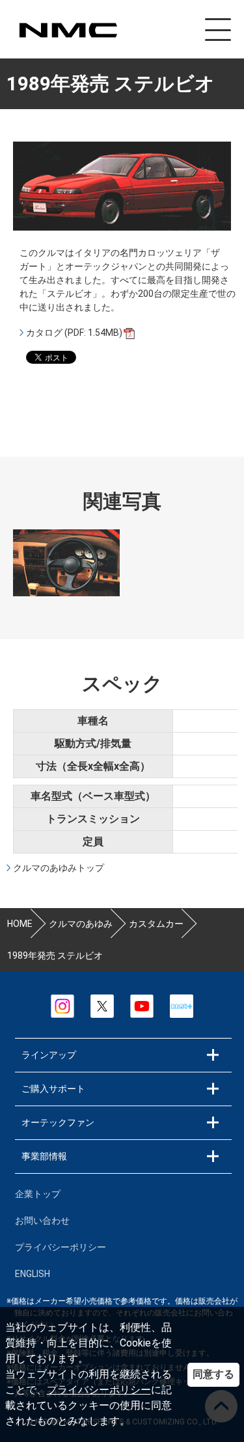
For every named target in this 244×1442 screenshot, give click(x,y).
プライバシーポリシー (99, 1390)
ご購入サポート (53, 1088)
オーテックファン (57, 1122)
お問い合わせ (42, 1220)
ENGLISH (32, 1274)
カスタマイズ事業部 (68, 30)
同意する (213, 1374)
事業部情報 (44, 1156)
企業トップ (38, 1194)
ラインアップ (48, 1055)
